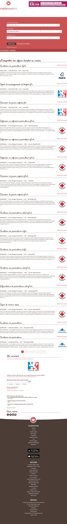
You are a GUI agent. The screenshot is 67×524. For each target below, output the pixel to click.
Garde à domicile (33, 509)
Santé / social (33, 515)
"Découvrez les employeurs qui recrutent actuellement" (20, 359)
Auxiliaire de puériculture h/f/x (13, 231)
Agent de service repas (9, 305)
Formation (33, 507)
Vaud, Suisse (33, 495)
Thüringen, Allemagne (34, 493)
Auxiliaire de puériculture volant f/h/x (16, 213)
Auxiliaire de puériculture (10, 323)
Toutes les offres (33, 431)
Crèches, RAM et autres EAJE (33, 504)
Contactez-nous (11, 388)
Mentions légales (33, 440)
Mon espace (33, 433)
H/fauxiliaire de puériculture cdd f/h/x (16, 286)
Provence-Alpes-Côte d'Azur (33, 491)
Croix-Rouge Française (15, 126)
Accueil (33, 430)
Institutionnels (33, 511)
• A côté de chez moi (12, 22)
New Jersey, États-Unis (33, 482)
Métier (25, 384)
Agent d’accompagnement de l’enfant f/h (16, 84)
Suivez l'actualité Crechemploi (15, 390)
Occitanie (33, 488)
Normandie (33, 484)
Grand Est (33, 473)
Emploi (18, 384)
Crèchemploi (4, 50)
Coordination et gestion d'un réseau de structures (33, 502)
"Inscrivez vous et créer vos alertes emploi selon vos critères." (21, 376)
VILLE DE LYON (12, 89)
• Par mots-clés (11, 35)
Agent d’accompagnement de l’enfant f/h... (21, 404)
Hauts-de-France (33, 475)
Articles (11, 384)
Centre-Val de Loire (33, 470)
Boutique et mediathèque (33, 442)
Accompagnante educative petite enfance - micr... (23, 397)
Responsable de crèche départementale (33, 513)
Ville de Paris (12, 70)
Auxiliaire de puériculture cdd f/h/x (15, 268)
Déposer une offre (33, 437)
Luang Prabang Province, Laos (33, 479)
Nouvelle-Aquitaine (33, 486)
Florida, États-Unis (33, 472)
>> (44, 351)
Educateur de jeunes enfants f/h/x (14, 176)
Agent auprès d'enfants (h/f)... (17, 400)
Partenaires (33, 444)
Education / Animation (34, 506)
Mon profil (33, 435)
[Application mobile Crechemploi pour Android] (33, 452)
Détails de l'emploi (62, 65)
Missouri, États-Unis (33, 481)
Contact (33, 428)
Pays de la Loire (33, 490)
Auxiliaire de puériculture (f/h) (13, 66)
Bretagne (33, 468)
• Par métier (10, 29)
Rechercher (11, 43)
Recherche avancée (12, 47)
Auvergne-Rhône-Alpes (33, 464)
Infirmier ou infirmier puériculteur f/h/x (17, 121)
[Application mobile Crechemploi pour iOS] (33, 457)
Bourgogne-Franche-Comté (33, 466)
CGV (34, 439)
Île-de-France (33, 477)
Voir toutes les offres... (24, 44)
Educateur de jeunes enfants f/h (13, 103)
